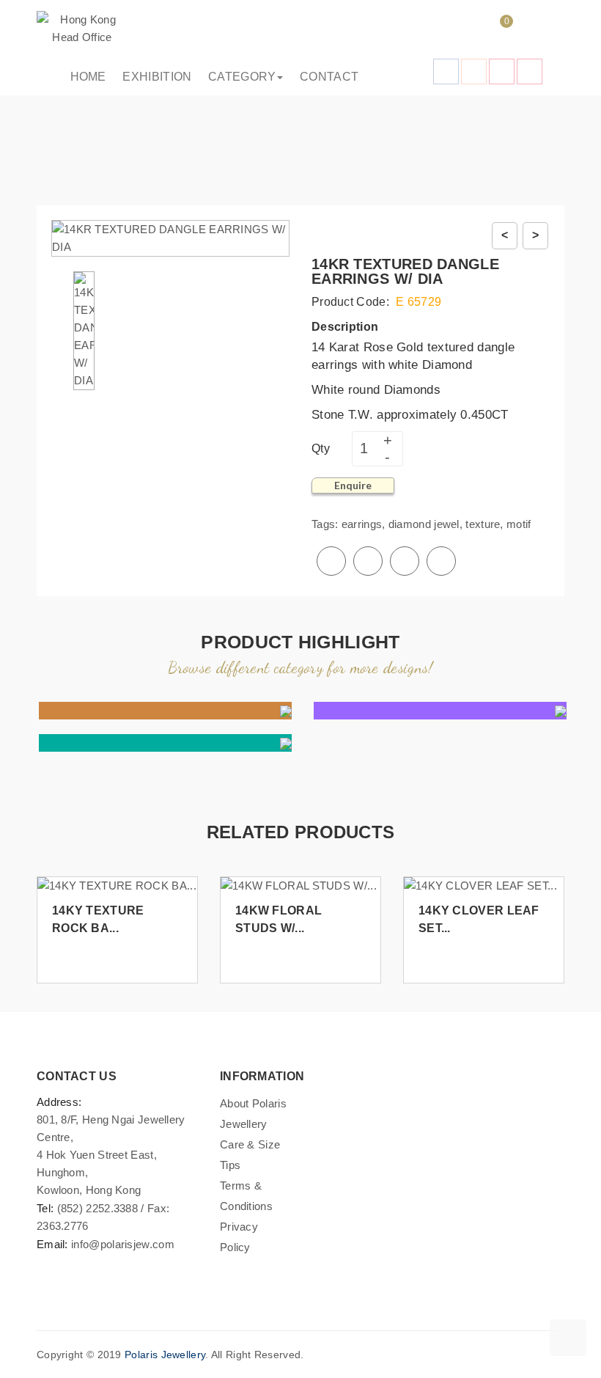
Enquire (353, 485)
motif (518, 524)
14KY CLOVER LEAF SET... (479, 919)
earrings (362, 524)
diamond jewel (424, 524)
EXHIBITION (154, 76)
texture (482, 524)
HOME (85, 76)
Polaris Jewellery (165, 1354)
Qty (320, 448)
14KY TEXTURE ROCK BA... (98, 919)
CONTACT (325, 76)
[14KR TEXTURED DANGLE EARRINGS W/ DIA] (84, 329)
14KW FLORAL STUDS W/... (278, 919)
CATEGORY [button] (239, 76)
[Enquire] (180, 954)
